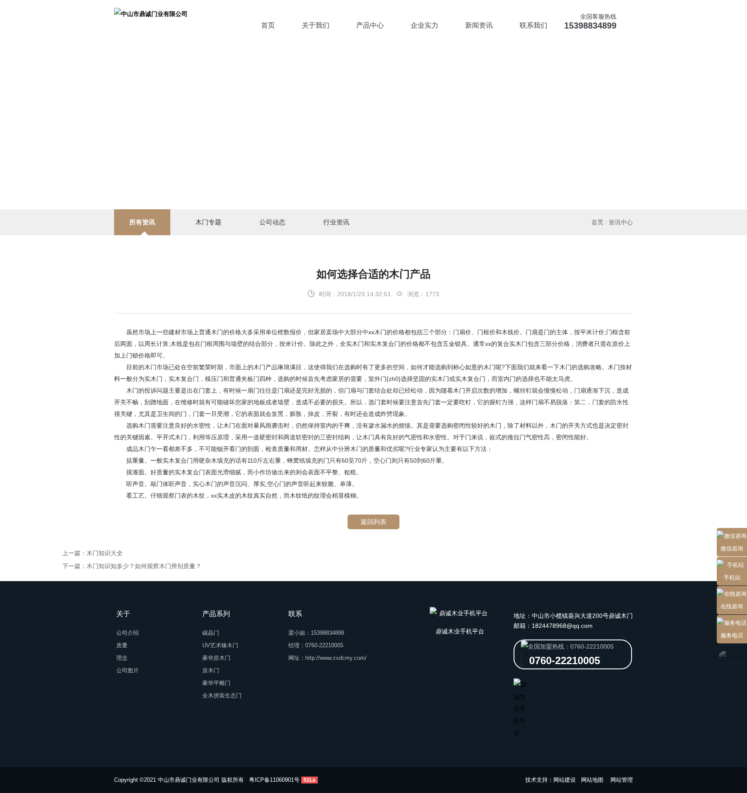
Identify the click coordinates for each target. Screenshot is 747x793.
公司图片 (127, 670)
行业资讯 (336, 222)
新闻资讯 (479, 25)
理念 (122, 658)
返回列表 (373, 521)
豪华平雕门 (216, 683)
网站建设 (564, 780)
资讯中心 (621, 222)
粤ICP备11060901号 (274, 780)
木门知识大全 (104, 553)
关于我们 (315, 25)
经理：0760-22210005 (315, 645)
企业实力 (424, 25)
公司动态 (272, 222)
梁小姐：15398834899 (316, 633)
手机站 (732, 577)
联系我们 (533, 25)
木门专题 (208, 222)
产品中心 (370, 25)
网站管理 (621, 780)
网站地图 (592, 780)
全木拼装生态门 (222, 695)
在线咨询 (732, 606)
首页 (268, 25)
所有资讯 (142, 222)
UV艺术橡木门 (220, 645)
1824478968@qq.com (562, 625)
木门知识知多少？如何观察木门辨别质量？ (143, 566)
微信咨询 (732, 548)
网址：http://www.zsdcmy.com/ (327, 658)
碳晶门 (210, 633)
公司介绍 (127, 633)
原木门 (210, 670)
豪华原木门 (216, 658)
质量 (122, 645)
